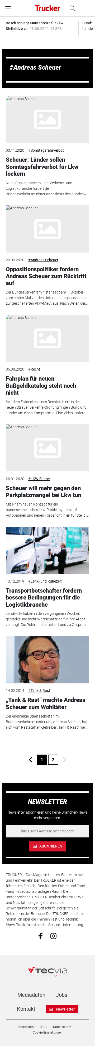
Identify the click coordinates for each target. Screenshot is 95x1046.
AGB (43, 1027)
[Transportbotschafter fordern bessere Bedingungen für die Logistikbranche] (47, 550)
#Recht (34, 369)
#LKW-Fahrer (39, 479)
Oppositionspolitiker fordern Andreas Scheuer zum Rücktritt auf (46, 276)
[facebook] (40, 936)
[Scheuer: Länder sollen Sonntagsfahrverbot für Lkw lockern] (47, 119)
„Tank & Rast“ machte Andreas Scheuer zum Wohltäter (45, 703)
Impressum (26, 1027)
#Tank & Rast (39, 690)
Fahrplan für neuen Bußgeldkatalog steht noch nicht (41, 385)
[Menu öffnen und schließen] (9, 8)
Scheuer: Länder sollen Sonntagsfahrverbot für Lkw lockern (42, 166)
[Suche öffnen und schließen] (71, 8)
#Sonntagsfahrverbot (46, 150)
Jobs (61, 995)
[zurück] (31, 760)
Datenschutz (62, 1027)
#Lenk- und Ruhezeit (45, 581)
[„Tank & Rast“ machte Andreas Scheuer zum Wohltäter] (47, 659)
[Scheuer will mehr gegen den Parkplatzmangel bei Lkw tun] (47, 447)
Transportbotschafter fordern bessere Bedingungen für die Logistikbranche (44, 597)
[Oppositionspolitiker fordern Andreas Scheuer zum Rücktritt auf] (47, 229)
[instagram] (53, 936)
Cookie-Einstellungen (48, 1032)
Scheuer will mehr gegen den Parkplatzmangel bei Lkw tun (43, 491)
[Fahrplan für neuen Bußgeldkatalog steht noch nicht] (47, 338)
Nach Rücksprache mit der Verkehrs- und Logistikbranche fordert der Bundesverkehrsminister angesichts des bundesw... (47, 188)
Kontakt (26, 1009)
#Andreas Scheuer (43, 260)
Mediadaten (31, 995)
